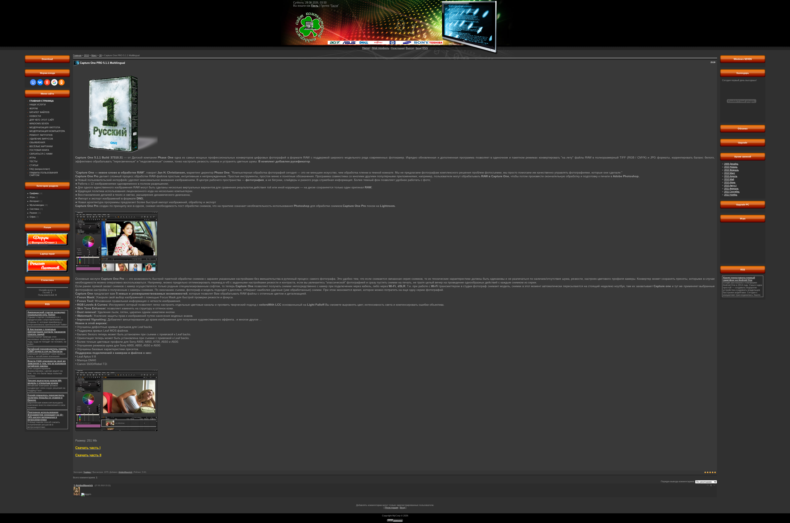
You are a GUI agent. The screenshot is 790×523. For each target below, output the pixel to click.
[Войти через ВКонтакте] (40, 82)
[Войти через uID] (33, 82)
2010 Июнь (729, 182)
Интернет (35, 201)
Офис (33, 216)
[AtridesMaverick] (77, 494)
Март (94, 55)
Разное (33, 213)
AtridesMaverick (125, 472)
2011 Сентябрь (732, 191)
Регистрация (397, 48)
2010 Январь (731, 167)
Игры (32, 197)
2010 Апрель (730, 176)
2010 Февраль (731, 170)
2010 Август (730, 185)
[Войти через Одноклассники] (61, 82)
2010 (86, 55)
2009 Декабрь (731, 164)
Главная (77, 55)
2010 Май (729, 179)
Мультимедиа (37, 205)
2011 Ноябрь (730, 194)
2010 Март (729, 173)
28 (100, 55)
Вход (418, 48)
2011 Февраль (731, 188)
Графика (34, 193)
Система (34, 209)
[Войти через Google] (54, 82)
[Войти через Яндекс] (47, 82)
